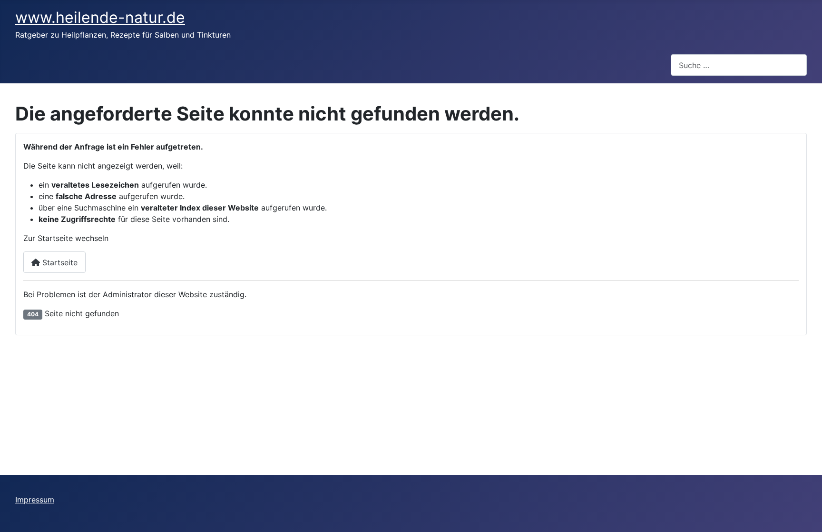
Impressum (34, 499)
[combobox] (739, 65)
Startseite (59, 262)
